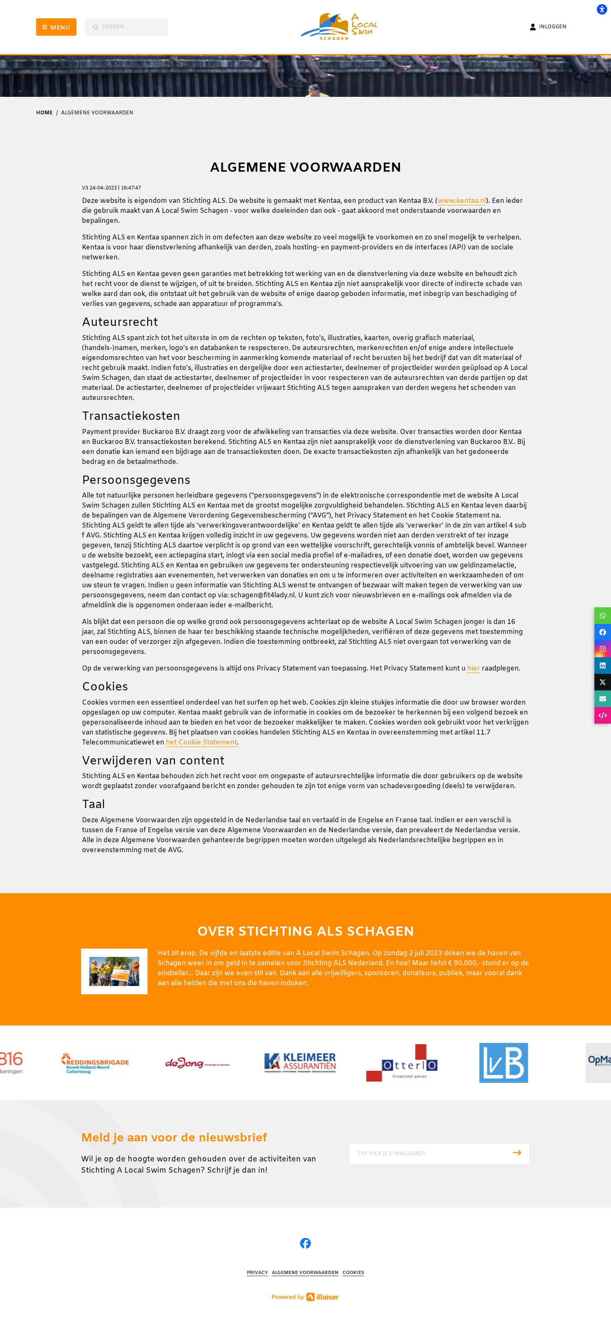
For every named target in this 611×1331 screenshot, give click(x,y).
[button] (439, 1154)
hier (473, 668)
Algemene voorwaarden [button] (305, 1273)
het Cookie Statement (201, 742)
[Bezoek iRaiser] (305, 1296)
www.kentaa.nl (462, 201)
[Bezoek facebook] (305, 1244)
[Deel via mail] (602, 698)
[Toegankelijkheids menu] (602, 9)
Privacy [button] (257, 1273)
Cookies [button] (353, 1273)
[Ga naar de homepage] (344, 27)
